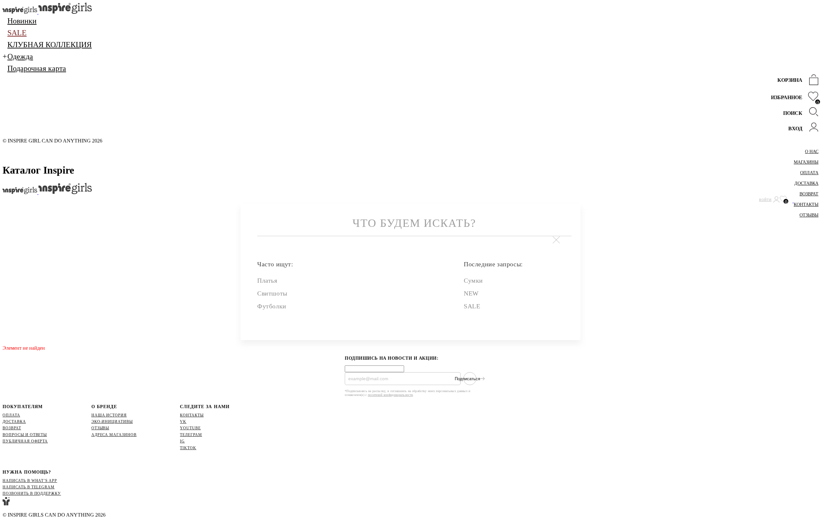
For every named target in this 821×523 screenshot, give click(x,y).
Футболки (271, 306)
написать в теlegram (29, 487)
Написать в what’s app (30, 480)
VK (183, 421)
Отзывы (809, 215)
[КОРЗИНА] (812, 80)
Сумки (473, 280)
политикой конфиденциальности (390, 395)
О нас (811, 151)
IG (182, 441)
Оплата (809, 172)
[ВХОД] (812, 128)
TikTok (188, 448)
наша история (109, 415)
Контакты (806, 204)
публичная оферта (25, 441)
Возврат (809, 194)
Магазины (806, 162)
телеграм (191, 435)
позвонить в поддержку (32, 493)
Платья (267, 280)
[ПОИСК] (812, 112)
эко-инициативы (112, 421)
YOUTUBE (190, 428)
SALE (472, 306)
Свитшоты (272, 293)
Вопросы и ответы (25, 435)
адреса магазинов (114, 435)
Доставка (806, 183)
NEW (471, 293)
